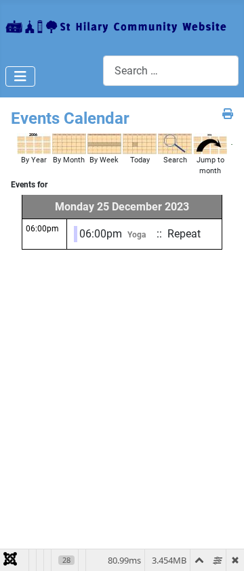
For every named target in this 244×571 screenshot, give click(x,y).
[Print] (227, 114)
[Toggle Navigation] (20, 76)
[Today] (140, 143)
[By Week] (104, 143)
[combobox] (171, 70)
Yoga (136, 234)
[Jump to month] (210, 143)
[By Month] (69, 143)
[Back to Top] (220, 546)
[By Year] (34, 143)
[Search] (175, 143)
